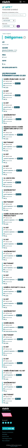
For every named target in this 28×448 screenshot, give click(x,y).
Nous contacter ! (6, 440)
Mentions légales (14, 446)
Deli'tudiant (9, 142)
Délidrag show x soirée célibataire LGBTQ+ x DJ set (13, 129)
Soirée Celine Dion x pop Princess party (13, 215)
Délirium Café (9, 81)
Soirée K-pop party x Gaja (14, 287)
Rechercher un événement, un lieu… (10, 12)
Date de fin (4, 23)
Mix (6, 99)
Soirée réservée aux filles (11, 331)
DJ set (6, 91)
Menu (24, 1)
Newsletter (4, 434)
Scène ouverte (8, 186)
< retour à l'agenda (6, 33)
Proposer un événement (7, 432)
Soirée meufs (9, 323)
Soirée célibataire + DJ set (14, 79)
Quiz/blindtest (10, 115)
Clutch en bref (5, 436)
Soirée (6, 87)
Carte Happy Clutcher (7, 438)
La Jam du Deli (9, 178)
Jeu (4, 64)
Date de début (5, 18)
